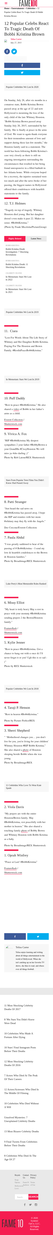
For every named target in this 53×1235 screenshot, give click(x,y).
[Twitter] (14, 51)
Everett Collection (13, 419)
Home (6, 8)
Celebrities (30, 8)
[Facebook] (7, 51)
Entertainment (17, 8)
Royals (17, 1175)
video (16, 409)
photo (26, 749)
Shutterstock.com (13, 424)
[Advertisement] (26, 903)
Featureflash (10, 628)
